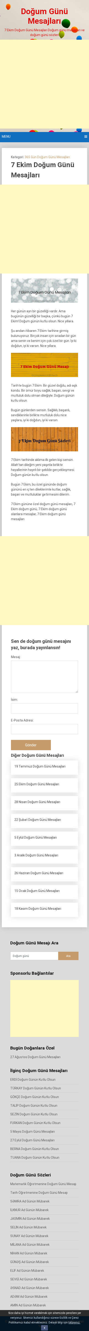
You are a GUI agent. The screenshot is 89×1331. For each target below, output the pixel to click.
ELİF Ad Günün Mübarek (27, 1270)
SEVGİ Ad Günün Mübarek (28, 1279)
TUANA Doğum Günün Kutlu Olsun (34, 1157)
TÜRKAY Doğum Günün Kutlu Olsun (35, 1088)
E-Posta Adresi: (22, 720)
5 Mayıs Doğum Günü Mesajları (32, 1131)
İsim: (14, 699)
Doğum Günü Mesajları (44, 16)
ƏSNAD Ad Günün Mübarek (29, 1288)
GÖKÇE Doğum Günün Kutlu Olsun (34, 1097)
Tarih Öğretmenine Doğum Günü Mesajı (39, 1192)
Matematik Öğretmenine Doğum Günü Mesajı (43, 1184)
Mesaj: (16, 657)
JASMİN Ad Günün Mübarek (30, 1218)
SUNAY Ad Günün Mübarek (29, 1236)
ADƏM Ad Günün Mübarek (28, 1296)
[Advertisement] (44, 84)
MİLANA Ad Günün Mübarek (30, 1244)
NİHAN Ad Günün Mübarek (28, 1253)
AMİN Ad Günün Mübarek (28, 1305)
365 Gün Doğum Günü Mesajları (47, 157)
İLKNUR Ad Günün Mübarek (29, 1210)
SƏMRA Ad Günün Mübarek (30, 1201)
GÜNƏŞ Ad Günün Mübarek (29, 1262)
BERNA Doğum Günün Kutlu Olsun (34, 1149)
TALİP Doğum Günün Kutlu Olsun (33, 1105)
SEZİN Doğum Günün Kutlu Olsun (34, 1114)
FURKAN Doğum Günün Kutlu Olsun (35, 1123)
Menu (6, 136)
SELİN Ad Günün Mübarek (28, 1227)
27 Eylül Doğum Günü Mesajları (32, 1140)
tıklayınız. (74, 1322)
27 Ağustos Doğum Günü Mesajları (35, 1057)
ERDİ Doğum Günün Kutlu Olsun (32, 1079)
